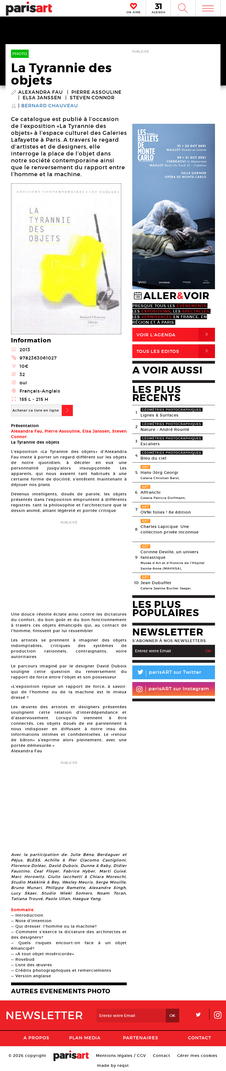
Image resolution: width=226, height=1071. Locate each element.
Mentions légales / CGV (121, 1055)
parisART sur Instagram (179, 689)
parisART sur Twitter (168, 673)
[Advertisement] (69, 564)
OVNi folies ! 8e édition (166, 512)
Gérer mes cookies (197, 1055)
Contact (199, 1037)
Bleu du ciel (153, 458)
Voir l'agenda (173, 334)
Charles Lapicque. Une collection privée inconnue (170, 529)
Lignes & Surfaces (160, 415)
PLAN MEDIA (85, 1037)
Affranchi (151, 492)
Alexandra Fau (40, 92)
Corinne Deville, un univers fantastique (170, 554)
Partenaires (140, 1037)
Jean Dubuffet (156, 582)
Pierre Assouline (96, 92)
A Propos (36, 1037)
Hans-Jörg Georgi (159, 472)
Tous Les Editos (173, 351)
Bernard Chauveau (49, 106)
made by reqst (113, 1065)
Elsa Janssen (42, 98)
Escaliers (150, 443)
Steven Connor (92, 98)
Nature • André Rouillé (165, 429)
